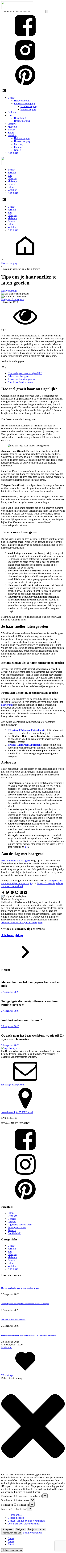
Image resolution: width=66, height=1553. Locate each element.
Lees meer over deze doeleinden (24, 1523)
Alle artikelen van (21, 922)
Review (12, 129)
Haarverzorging (22, 121)
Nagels (17, 150)
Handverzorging (29, 106)
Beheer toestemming (12, 1550)
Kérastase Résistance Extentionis (25, 730)
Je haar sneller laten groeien (22, 379)
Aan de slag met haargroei (21, 382)
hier (26, 846)
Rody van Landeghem (12, 299)
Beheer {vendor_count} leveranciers (26, 1520)
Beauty (11, 97)
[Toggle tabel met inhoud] (3, 367)
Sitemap (12, 1230)
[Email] (26, 893)
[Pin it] (17, 893)
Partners (12, 1221)
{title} (11, 1538)
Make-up (12, 126)
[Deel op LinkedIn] (21, 893)
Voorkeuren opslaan (12, 1533)
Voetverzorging (28, 109)
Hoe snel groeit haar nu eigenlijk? (25, 373)
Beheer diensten (16, 1517)
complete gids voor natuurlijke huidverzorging (32, 882)
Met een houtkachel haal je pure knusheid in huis (20, 1288)
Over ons (12, 1215)
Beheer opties (14, 1514)
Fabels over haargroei (18, 376)
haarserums (7, 704)
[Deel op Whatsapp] (12, 893)
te (44, 730)
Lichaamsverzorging (24, 103)
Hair (10, 115)
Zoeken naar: (8, 11)
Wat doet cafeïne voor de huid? (13, 1319)
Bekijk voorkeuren (36, 1529)
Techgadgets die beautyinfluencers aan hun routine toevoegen (25, 1304)
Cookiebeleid (14, 1233)
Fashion (12, 112)
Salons (11, 132)
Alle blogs (13, 152)
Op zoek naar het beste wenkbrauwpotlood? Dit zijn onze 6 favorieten (28, 1335)
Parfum (17, 147)
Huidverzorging (22, 100)
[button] (33, 1426)
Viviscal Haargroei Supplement (24, 744)
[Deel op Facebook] (3, 893)
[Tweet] (8, 893)
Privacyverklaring (17, 1227)
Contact (12, 1218)
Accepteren (8, 1529)
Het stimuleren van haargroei (15, 860)
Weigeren (20, 1529)
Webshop (12, 135)
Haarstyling (20, 118)
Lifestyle (12, 123)
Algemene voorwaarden (20, 1224)
